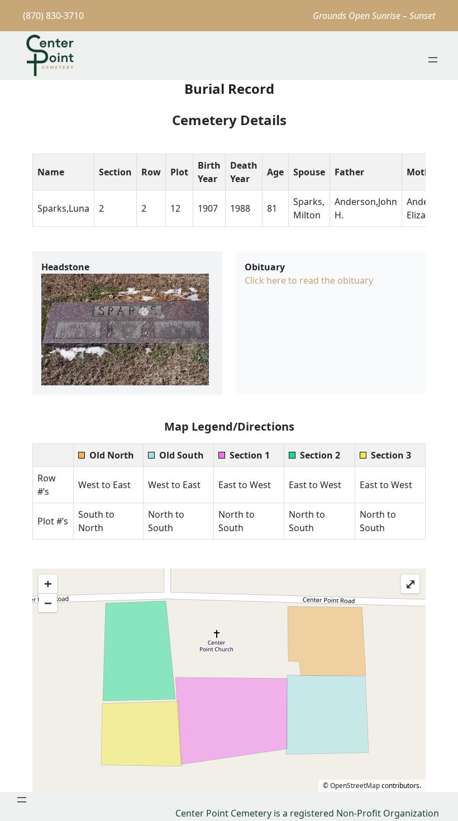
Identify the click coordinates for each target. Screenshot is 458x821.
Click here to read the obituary (309, 280)
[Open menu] (433, 59)
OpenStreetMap (355, 785)
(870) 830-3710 (53, 15)
